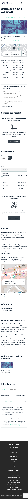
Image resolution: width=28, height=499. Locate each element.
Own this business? (8, 106)
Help (14, 461)
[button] (13, 276)
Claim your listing (15, 425)
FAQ (14, 464)
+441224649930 (14, 41)
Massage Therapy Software (14, 490)
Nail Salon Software (14, 482)
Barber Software (14, 487)
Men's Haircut (5, 396)
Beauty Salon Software (14, 485)
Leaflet (11, 292)
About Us (14, 459)
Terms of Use (14, 450)
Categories (12, 390)
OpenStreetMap (18, 292)
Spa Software (14, 480)
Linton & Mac (5, 370)
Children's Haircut (20, 396)
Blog (14, 466)
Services (3, 390)
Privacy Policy (14, 447)
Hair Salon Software (14, 478)
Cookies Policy (14, 452)
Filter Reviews (4, 166)
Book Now (14, 435)
